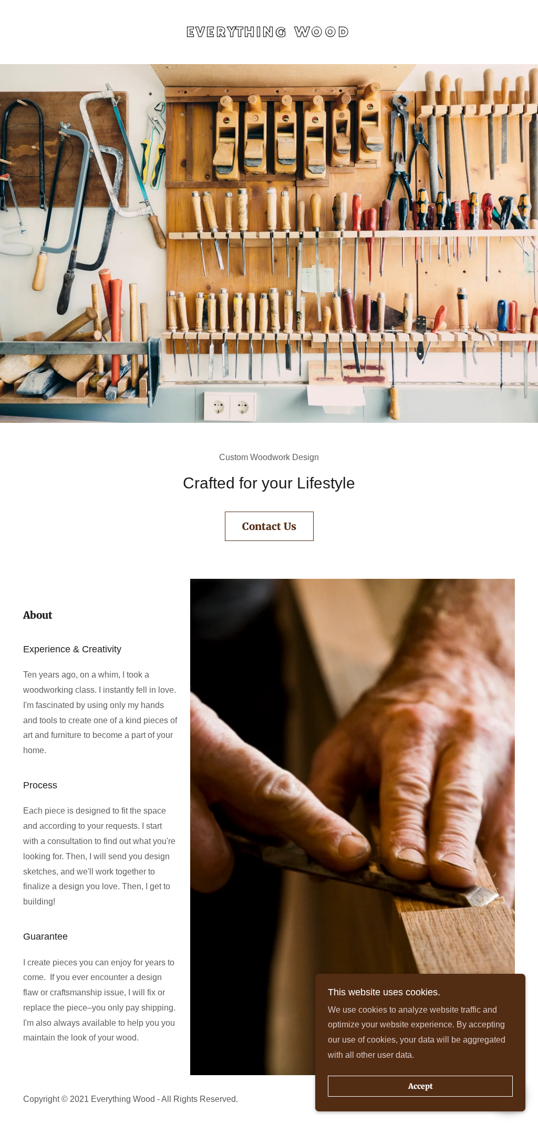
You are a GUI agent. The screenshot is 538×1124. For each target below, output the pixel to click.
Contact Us (269, 526)
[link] (269, 32)
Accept (420, 1086)
